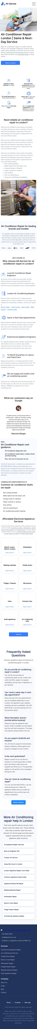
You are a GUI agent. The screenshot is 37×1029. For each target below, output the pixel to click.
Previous (3, 420)
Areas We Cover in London (13, 864)
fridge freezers (9, 530)
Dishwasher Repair (10, 896)
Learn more (9, 552)
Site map (28, 1002)
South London (15, 307)
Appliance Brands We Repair (13, 883)
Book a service (10, 63)
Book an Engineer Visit (11, 851)
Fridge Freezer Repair (11, 909)
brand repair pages (27, 533)
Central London (12, 309)
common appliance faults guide (26, 531)
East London (25, 307)
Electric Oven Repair (11, 903)
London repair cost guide (11, 533)
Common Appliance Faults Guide (15, 877)
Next (33, 420)
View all (18, 634)
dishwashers (27, 528)
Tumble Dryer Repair (8, 956)
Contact (3, 992)
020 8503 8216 (23, 54)
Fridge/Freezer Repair (8, 967)
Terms (8, 1002)
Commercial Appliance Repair (14, 916)
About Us (4, 982)
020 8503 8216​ (6, 466)
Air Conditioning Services (9, 953)
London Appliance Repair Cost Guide (16, 870)
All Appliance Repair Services (14, 844)
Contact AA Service (10, 857)
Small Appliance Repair (9, 973)
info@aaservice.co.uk (9, 937)
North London (5, 307)
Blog (2, 989)
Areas (3, 986)
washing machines (17, 528)
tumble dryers (21, 530)
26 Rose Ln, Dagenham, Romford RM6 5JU (16, 940)
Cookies (17, 1002)
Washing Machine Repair (12, 890)
